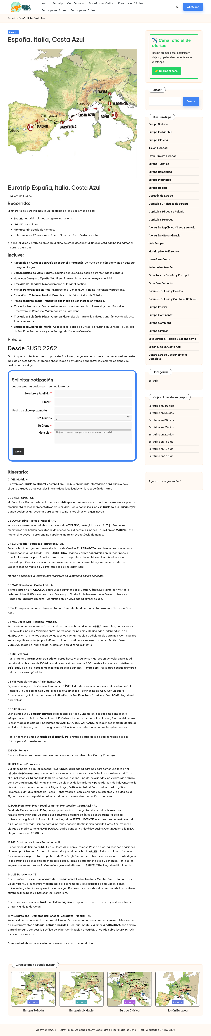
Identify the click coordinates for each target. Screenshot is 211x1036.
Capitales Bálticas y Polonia (166, 211)
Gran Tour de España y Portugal (169, 275)
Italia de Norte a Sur (161, 267)
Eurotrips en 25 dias (161, 427)
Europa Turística (159, 164)
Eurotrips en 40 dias (161, 406)
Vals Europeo (157, 243)
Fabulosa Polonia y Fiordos (166, 291)
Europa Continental (161, 315)
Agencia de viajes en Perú (165, 481)
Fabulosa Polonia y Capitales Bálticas (172, 299)
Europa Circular (158, 331)
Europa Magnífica (160, 179)
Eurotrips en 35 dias (161, 413)
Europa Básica (158, 187)
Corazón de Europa (161, 195)
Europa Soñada (158, 124)
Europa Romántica (160, 172)
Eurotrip (13, 32)
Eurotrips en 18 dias (161, 441)
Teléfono (45, 425)
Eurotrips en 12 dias (161, 456)
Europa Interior (158, 307)
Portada (12, 18)
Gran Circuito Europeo (163, 156)
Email (47, 401)
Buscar (157, 90)
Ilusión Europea (158, 148)
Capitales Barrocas (161, 219)
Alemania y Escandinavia (165, 235)
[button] (193, 7)
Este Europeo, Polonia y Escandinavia (172, 338)
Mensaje (45, 432)
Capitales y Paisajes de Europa (168, 203)
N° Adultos (45, 418)
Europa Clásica (158, 140)
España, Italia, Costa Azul (165, 347)
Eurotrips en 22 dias (161, 434)
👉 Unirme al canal (166, 70)
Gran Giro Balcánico (161, 283)
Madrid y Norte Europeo (164, 251)
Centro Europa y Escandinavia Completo (168, 356)
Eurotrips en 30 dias (161, 420)
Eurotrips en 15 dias (161, 449)
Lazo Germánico (159, 259)
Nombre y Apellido (38, 393)
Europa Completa (160, 323)
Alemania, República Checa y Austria (172, 227)
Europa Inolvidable (160, 132)
